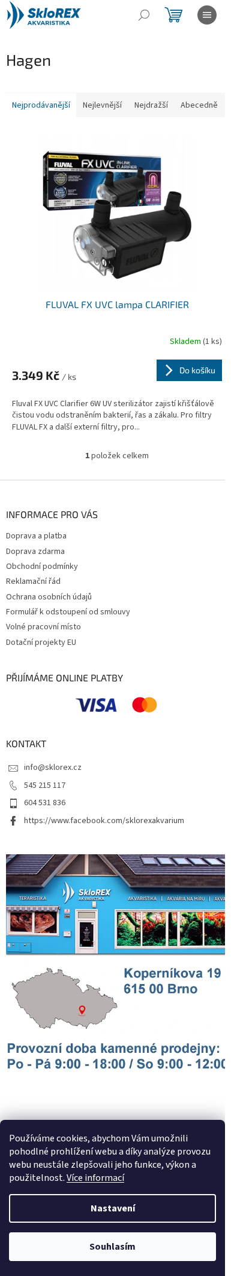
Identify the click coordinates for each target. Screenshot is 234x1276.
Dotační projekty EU (41, 642)
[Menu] (207, 15)
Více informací (95, 1177)
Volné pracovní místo (43, 627)
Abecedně (199, 105)
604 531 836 (44, 803)
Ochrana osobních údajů (49, 597)
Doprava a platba (36, 536)
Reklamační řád (33, 581)
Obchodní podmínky (42, 566)
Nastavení (113, 1208)
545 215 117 (44, 785)
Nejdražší (151, 105)
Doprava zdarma (35, 552)
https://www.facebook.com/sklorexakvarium (104, 821)
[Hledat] (144, 15)
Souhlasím (112, 1246)
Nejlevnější (102, 105)
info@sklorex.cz (53, 767)
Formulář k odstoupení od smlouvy (68, 612)
